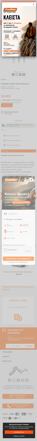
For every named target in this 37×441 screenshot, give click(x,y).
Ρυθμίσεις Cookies (18, 436)
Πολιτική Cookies (24, 428)
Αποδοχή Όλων (19, 432)
